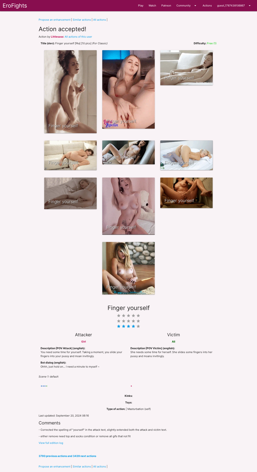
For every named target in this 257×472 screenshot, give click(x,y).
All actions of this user (78, 36)
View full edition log (51, 443)
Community (186, 5)
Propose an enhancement (54, 19)
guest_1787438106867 (234, 5)
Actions (207, 5)
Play (140, 5)
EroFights (15, 5)
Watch (152, 5)
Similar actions (82, 19)
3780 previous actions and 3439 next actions (67, 456)
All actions (99, 19)
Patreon (166, 5)
